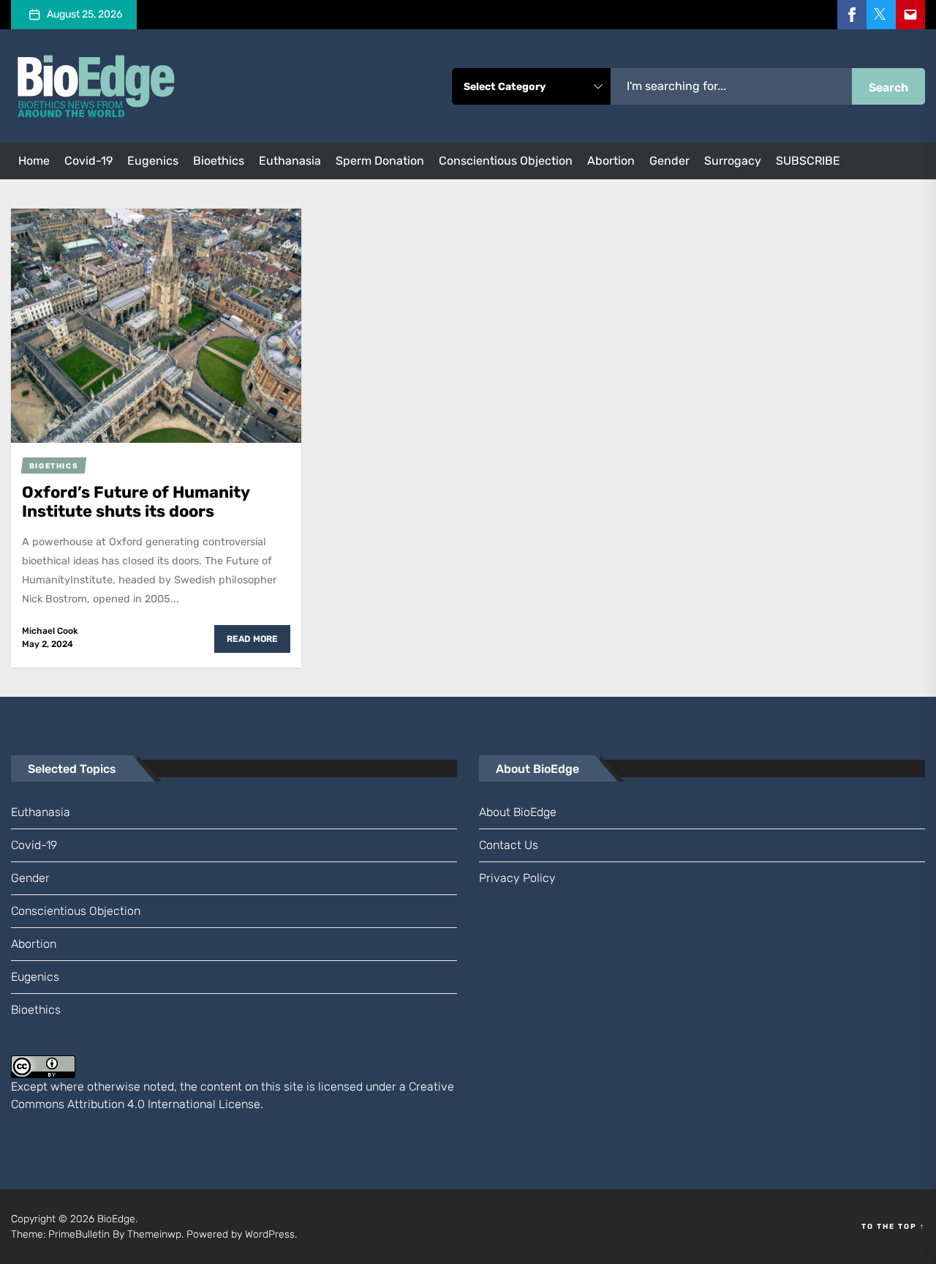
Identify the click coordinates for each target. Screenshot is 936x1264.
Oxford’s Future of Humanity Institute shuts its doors (136, 501)
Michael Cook (50, 631)
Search (888, 87)
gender (669, 161)
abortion (611, 161)
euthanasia (290, 161)
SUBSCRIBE (808, 161)
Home (34, 161)
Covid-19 (88, 161)
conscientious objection (506, 161)
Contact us (508, 845)
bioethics (218, 161)
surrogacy (732, 161)
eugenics (152, 161)
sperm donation (380, 161)
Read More (252, 639)
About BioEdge (517, 812)
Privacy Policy (517, 878)
